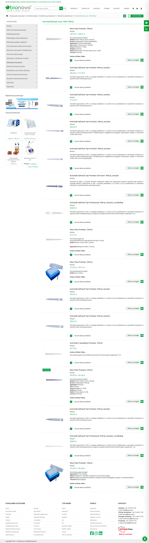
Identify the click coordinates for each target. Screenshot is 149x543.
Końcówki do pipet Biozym (65, 16)
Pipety (7, 508)
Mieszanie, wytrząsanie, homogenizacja (19, 50)
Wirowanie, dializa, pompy (15, 54)
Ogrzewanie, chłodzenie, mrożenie (18, 58)
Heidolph (64, 517)
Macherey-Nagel (66, 526)
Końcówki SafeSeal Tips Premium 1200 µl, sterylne (90, 289)
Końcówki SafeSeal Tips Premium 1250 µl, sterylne (90, 409)
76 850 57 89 (139, 512)
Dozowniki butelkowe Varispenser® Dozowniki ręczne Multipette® (25, 99)
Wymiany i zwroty (95, 517)
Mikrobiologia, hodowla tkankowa (17, 38)
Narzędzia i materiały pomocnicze (17, 78)
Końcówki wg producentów (47, 16)
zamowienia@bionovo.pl (130, 518)
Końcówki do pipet (31, 16)
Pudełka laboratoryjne (12, 526)
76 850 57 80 (132, 508)
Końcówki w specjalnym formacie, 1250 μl (86, 343)
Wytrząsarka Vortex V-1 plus (30, 159)
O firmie (106, 8)
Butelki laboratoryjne (12, 523)
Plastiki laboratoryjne (13, 34)
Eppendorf (65, 511)
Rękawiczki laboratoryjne (13, 529)
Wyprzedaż (10, 86)
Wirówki (36, 508)
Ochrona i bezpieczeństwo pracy (17, 74)
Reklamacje (93, 520)
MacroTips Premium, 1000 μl (81, 29)
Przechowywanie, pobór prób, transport (19, 46)
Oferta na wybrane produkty (21, 102)
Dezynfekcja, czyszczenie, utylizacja (18, 70)
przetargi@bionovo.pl (129, 523)
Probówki (8, 514)
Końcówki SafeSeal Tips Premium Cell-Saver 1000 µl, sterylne (94, 175)
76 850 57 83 (139, 516)
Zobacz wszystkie (33, 166)
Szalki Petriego (10, 534)
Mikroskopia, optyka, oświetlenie (17, 42)
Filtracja (9, 26)
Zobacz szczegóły (133, 60)
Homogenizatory (39, 534)
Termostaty (37, 520)
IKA (63, 520)
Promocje (85, 8)
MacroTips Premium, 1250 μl (81, 370)
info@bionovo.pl (128, 510)
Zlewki (7, 517)
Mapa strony (93, 529)
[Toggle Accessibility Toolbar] (144, 538)
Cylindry (8, 520)
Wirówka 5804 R (10, 107)
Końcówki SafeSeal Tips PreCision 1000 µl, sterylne (90, 122)
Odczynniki (10, 82)
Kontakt (117, 8)
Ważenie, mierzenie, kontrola (16, 66)
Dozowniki (37, 523)
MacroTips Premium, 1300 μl (81, 463)
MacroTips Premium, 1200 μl (81, 229)
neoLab (64, 531)
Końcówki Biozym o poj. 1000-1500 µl (85, 16)
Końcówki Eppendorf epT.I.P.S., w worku (29, 133)
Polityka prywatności (96, 523)
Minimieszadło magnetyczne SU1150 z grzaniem (14, 160)
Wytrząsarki (37, 511)
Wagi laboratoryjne (39, 517)
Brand (63, 508)
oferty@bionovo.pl (129, 514)
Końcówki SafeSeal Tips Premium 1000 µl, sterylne (90, 68)
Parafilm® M (13, 133)
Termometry (37, 529)
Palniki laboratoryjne (40, 531)
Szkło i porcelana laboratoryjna (16, 30)
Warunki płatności (95, 514)
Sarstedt (64, 514)
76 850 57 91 (133, 521)
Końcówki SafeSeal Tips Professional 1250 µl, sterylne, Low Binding (96, 436)
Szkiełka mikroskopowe (12, 531)
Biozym (72, 31)
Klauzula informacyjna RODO (98, 526)
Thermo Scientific (67, 534)
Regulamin (93, 508)
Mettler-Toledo (66, 529)
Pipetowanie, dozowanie (17, 16)
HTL (63, 523)
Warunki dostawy (95, 511)
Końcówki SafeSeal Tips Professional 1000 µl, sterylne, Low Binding (96, 202)
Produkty (74, 8)
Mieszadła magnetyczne (41, 514)
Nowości (96, 8)
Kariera (126, 8)
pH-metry (36, 526)
